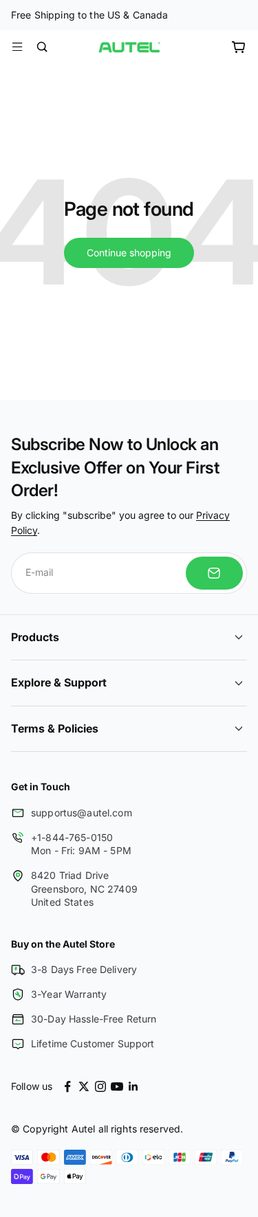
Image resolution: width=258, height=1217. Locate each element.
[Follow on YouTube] (117, 1086)
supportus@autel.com (81, 812)
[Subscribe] (214, 573)
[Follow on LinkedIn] (133, 1086)
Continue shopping (129, 252)
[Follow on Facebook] (67, 1086)
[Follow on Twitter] (84, 1086)
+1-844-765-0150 (72, 837)
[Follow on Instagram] (100, 1086)
